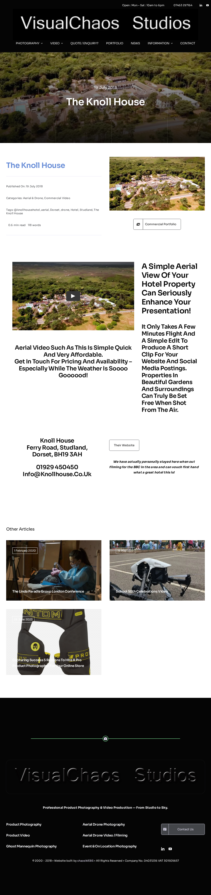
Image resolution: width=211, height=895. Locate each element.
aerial (45, 210)
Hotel (75, 210)
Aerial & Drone (33, 198)
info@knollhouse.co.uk (57, 474)
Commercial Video (57, 198)
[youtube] (207, 5)
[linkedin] (201, 5)
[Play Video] (73, 296)
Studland (86, 210)
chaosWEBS (85, 860)
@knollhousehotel (27, 210)
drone (65, 210)
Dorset (55, 210)
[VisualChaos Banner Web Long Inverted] (105, 10)
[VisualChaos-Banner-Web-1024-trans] (105, 762)
